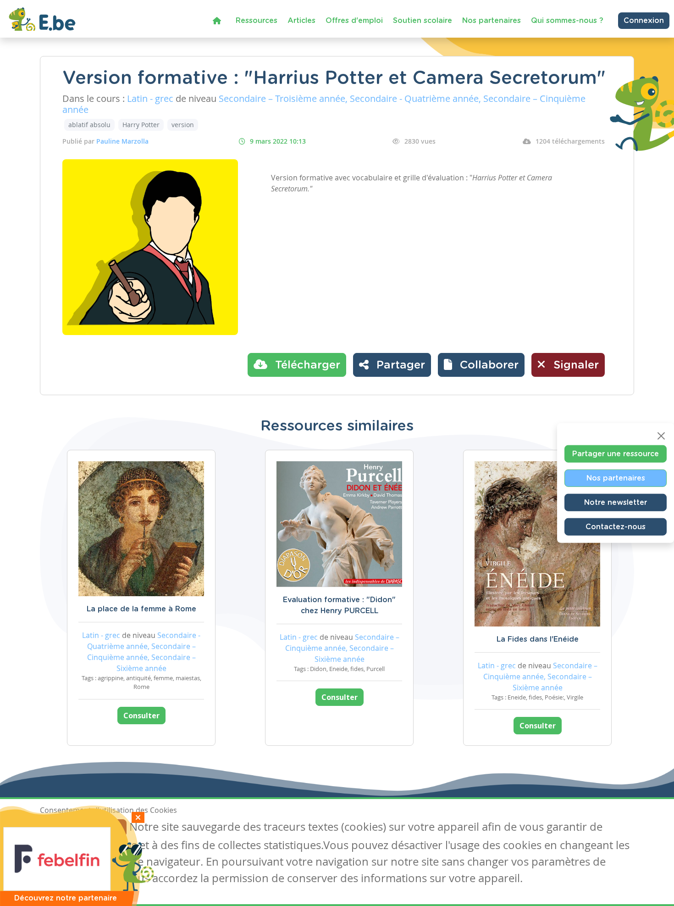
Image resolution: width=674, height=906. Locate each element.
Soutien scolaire (422, 20)
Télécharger (306, 365)
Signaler (574, 365)
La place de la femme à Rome (141, 609)
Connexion (644, 20)
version (182, 124)
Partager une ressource (615, 454)
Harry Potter (141, 124)
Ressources (256, 20)
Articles (301, 20)
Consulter (141, 715)
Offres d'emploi (354, 20)
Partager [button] (399, 365)
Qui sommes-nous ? (567, 20)
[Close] (661, 436)
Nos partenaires (491, 20)
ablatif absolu (89, 124)
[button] (481, 365)
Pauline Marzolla (122, 141)
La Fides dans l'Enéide (538, 639)
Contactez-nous (616, 527)
